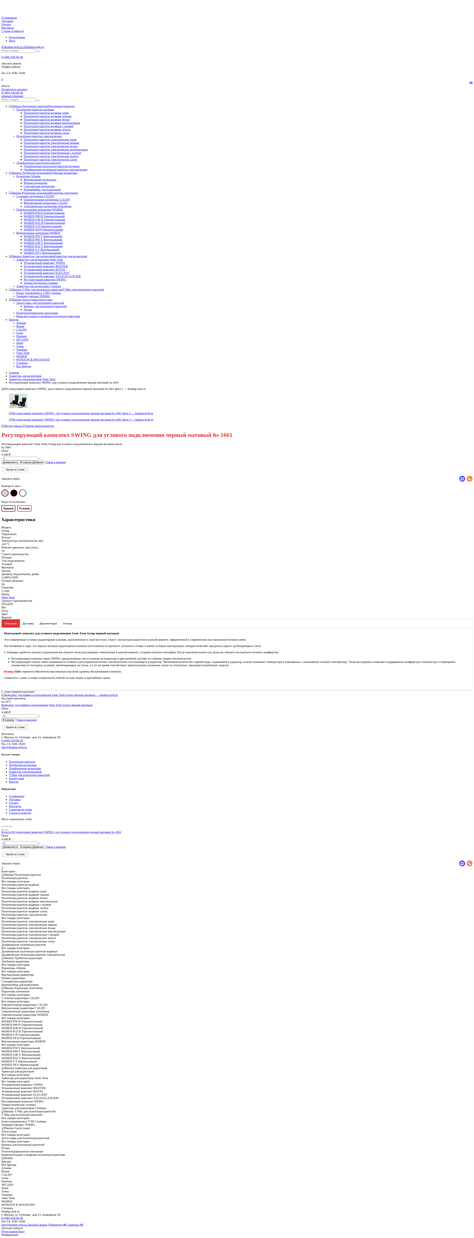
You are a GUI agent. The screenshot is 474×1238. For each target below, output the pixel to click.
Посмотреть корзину (14, 89)
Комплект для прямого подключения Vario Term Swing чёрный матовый (46, 705)
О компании (9, 17)
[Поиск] (37, 51)
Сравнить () (75, 1224)
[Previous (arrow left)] (2, 829)
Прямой (8, 508)
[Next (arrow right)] (6, 829)
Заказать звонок (38, 1224)
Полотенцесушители (22, 761)
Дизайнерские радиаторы (25, 768)
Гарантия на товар (20, 809)
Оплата (6, 24)
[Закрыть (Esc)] (2, 826)
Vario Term (8, 597)
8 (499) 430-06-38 (12, 57)
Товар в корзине (56, 462)
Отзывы (67, 623)
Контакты (7, 27)
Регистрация (17, 37)
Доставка (7, 21)
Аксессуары (16, 778)
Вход (12, 40)
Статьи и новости (12, 31)
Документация (48, 623)
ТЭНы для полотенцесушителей (29, 775)
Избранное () (57, 1224)
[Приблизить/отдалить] (10, 826)
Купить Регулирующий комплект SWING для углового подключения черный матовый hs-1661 (61, 832)
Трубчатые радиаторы (22, 765)
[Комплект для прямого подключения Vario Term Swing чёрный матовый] (237, 695)
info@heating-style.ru (14, 747)
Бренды (14, 781)
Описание (11, 623)
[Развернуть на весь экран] (6, 826)
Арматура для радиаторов (25, 771)
